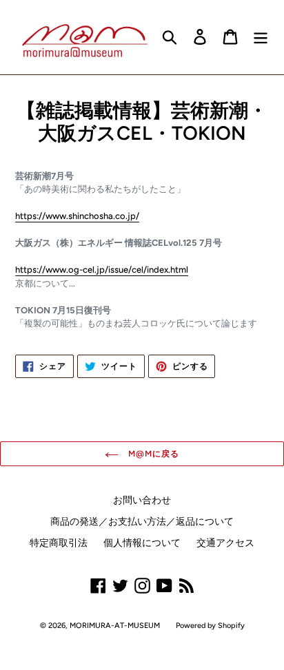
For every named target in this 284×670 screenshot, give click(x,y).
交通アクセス (225, 543)
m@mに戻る (152, 454)
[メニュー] (260, 37)
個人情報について (142, 543)
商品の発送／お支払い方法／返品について (142, 521)
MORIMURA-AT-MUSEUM (115, 625)
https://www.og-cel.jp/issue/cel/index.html (101, 269)
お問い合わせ (142, 500)
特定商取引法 (59, 543)
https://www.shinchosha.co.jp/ (77, 216)
